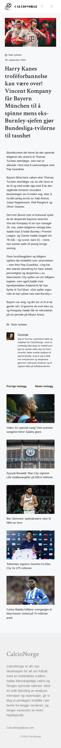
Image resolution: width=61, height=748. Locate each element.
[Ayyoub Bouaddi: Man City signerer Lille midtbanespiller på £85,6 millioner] (30, 466)
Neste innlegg (44, 386)
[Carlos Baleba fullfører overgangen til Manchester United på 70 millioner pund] (30, 602)
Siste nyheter (15, 55)
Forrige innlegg (16, 386)
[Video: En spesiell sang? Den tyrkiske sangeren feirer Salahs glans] (30, 420)
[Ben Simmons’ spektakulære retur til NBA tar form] (30, 511)
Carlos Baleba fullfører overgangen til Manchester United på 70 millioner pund (29, 613)
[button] (42, 6)
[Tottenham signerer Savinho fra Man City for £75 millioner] (30, 557)
